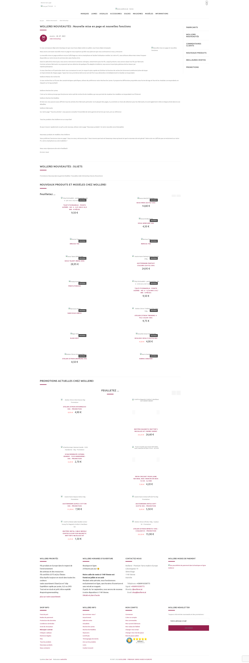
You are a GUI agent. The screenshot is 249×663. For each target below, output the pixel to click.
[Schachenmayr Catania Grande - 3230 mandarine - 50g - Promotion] (74, 448)
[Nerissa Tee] (146, 239)
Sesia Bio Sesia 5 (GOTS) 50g (146, 338)
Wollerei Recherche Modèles (49, 98)
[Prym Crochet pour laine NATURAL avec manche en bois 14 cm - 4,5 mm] (146, 459)
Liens (84, 645)
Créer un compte (131, 617)
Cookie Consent (88, 648)
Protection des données (48, 620)
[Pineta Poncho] (74, 281)
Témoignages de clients (91, 639)
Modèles (67, 176)
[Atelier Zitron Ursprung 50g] (74, 354)
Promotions (44, 176)
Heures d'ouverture (96, 176)
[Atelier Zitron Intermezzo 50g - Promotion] (74, 401)
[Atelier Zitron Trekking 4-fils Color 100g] (146, 310)
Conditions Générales (47, 623)
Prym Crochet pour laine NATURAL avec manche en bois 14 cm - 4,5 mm (145, 479)
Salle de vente (87, 620)
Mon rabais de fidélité (132, 626)
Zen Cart (49, 659)
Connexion (129, 614)
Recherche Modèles (89, 629)
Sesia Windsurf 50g (146, 223)
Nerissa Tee (146, 244)
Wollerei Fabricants (46, 108)
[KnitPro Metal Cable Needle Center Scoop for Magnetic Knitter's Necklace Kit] (74, 524)
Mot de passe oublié (132, 636)
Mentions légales (45, 636)
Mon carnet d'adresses (132, 623)
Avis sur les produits (89, 642)
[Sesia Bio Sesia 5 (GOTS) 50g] (146, 333)
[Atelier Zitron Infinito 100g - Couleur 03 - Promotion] (146, 523)
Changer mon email (132, 629)
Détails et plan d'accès (91, 595)
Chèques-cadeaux (46, 633)
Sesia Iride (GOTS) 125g (145, 203)
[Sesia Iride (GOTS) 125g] (146, 198)
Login (49, 3)
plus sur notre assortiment (50, 597)
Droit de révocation (46, 626)
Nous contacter (45, 648)
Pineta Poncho (74, 286)
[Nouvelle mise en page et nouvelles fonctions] (166, 61)
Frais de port (44, 614)
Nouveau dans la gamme (56, 176)
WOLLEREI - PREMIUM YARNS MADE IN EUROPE (135, 659)
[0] (206, 7)
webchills (63, 659)
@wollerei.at (137, 589)
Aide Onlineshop (55, 39)
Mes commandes (131, 620)
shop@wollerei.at (139, 592)
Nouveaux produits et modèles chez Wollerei (55, 134)
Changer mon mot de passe (134, 633)
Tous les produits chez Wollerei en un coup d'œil (56, 119)
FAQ (41, 639)
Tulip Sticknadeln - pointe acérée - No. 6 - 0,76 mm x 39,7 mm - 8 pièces (146, 290)
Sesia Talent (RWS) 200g (75, 261)
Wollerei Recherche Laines (49, 90)
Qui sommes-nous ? (89, 614)
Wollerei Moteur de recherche (50, 76)
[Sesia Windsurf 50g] (146, 218)
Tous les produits (45, 642)
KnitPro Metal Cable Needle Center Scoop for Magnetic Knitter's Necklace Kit (75, 533)
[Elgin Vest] (75, 333)
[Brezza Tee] (74, 239)
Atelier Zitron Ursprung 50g (74, 358)
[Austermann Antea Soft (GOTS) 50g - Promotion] (146, 498)
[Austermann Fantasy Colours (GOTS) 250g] (146, 257)
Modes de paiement (46, 617)
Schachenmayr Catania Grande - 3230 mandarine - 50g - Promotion (74, 456)
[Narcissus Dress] (75, 308)
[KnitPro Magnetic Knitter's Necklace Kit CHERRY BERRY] (146, 412)
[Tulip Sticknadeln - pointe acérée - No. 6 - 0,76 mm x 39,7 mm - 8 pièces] (146, 282)
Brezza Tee (74, 244)
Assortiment (87, 617)
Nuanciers (86, 633)
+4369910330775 (143, 583)
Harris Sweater (145, 358)
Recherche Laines (89, 626)
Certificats (86, 636)
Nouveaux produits (46, 645)
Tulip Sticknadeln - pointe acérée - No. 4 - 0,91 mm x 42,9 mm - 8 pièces (74, 207)
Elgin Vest (74, 338)
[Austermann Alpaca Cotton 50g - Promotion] (74, 498)
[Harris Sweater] (146, 354)
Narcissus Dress (75, 313)
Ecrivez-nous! (44, 152)
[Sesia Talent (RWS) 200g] (74, 256)
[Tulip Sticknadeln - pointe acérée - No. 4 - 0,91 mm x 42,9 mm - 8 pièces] (74, 199)
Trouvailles (74, 176)
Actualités (86, 623)
